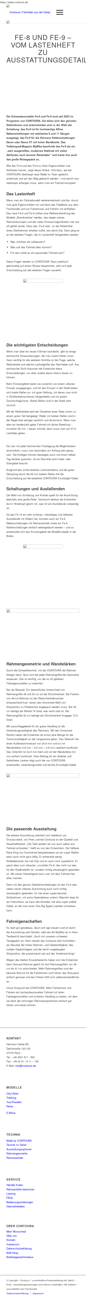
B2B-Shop (12, 1253)
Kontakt (10, 1240)
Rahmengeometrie (16, 1153)
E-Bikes (11, 1113)
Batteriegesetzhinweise (19, 1257)
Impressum (12, 1244)
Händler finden (14, 1185)
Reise (9, 1106)
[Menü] (57, 12)
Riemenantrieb (14, 1158)
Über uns (11, 1235)
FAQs (9, 1198)
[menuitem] (17, 1293)
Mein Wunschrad (16, 1231)
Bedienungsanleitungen (19, 1202)
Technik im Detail (16, 1145)
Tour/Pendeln (14, 1102)
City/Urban (12, 1093)
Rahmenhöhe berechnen (20, 1189)
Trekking (11, 1098)
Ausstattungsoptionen (19, 1149)
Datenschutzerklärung (19, 1248)
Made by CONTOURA (19, 1140)
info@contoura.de (25, 1066)
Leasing (10, 1193)
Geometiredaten (15, 1206)
